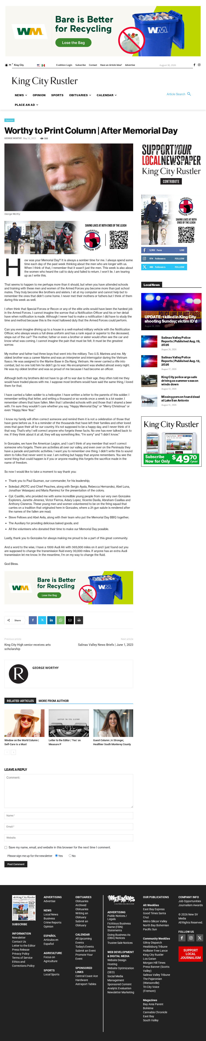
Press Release (20, 949)
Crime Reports (52, 922)
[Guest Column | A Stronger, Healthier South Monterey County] (113, 723)
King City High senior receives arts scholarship (27, 647)
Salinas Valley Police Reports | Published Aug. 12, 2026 (180, 360)
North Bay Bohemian (156, 925)
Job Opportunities (189, 901)
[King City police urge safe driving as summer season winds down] (149, 381)
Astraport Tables (85, 984)
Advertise (49, 901)
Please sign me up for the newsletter (29, 855)
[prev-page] (6, 752)
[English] (39, 65)
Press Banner (151, 966)
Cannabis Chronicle (155, 1012)
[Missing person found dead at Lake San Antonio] (149, 401)
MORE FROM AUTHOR (54, 701)
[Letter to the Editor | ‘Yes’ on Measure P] (69, 723)
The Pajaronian (152, 978)
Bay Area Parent (153, 1004)
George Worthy (13, 138)
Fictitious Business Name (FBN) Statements (119, 927)
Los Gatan (149, 958)
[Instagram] (199, 65)
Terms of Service (22, 957)
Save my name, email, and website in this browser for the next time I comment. (60, 847)
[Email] (70, 620)
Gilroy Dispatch (152, 942)
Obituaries (81, 901)
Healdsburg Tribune (155, 946)
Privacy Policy (20, 953)
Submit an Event (85, 950)
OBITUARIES (83, 897)
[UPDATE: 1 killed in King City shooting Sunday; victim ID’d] (171, 311)
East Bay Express (154, 909)
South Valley (151, 1020)
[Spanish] (44, 65)
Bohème (148, 1008)
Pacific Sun (150, 929)
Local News (51, 914)
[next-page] (13, 752)
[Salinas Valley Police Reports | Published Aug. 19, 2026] (149, 341)
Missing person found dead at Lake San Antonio (180, 398)
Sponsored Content (119, 984)
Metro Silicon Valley (155, 921)
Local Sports (51, 974)
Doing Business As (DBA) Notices (118, 936)
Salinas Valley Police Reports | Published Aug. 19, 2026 (180, 341)
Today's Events (84, 946)
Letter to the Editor (23, 945)
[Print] (79, 620)
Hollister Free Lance (155, 950)
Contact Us (19, 941)
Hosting (112, 964)
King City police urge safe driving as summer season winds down (179, 380)
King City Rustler (153, 954)
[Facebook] (194, 65)
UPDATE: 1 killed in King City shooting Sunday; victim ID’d (171, 319)
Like (182, 250)
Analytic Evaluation (119, 988)
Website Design (116, 960)
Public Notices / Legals (117, 917)
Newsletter (19, 937)
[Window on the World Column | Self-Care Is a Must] (24, 723)
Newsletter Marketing (120, 992)
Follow (179, 258)
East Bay (148, 1016)
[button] (180, 94)
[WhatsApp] (61, 620)
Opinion (9, 120)
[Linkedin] (51, 620)
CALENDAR (82, 934)
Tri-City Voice (151, 986)
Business (49, 918)
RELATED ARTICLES (20, 701)
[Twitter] (42, 620)
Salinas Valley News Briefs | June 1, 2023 (105, 645)
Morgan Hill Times (154, 962)
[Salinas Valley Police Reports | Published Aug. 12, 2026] (149, 361)
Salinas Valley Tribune (156, 974)
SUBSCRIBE (19, 924)
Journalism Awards (190, 905)
